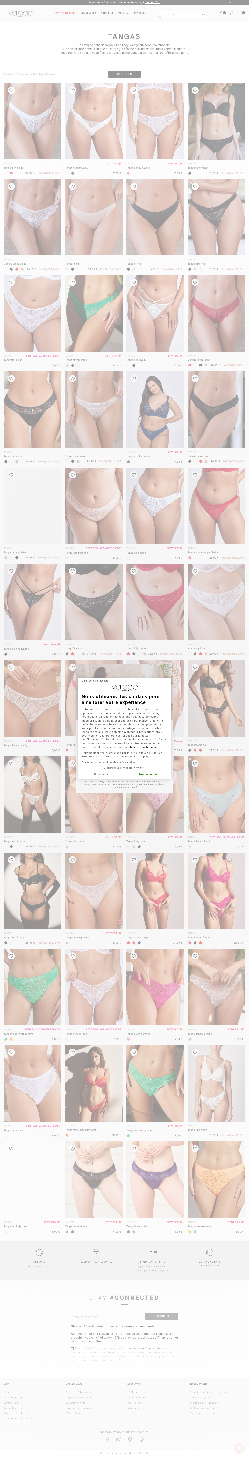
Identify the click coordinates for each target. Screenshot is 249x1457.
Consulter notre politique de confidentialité (108, 762)
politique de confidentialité (142, 747)
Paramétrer (101, 774)
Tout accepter (148, 774)
